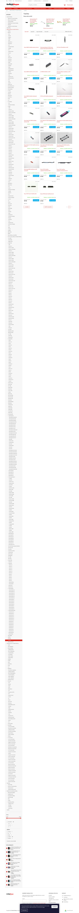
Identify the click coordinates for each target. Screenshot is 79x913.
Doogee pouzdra (11, 692)
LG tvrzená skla (11, 762)
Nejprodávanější (39, 31)
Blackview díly (10, 332)
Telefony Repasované (12, 789)
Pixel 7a (10, 370)
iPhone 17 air (11, 285)
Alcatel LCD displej (11, 104)
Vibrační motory (11, 641)
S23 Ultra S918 (11, 508)
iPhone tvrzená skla (11, 744)
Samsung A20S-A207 (12, 436)
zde (43, 907)
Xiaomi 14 (10, 571)
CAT (9, 45)
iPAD (9, 108)
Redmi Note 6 (11, 626)
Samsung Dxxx (11, 473)
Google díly (10, 338)
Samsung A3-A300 (12, 456)
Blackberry (10, 42)
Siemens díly (10, 547)
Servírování (10, 808)
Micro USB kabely (11, 651)
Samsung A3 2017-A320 (13, 455)
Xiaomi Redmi (11, 588)
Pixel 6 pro (10, 363)
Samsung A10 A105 (12, 425)
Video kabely (10, 657)
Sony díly (9, 549)
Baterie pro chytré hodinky (12, 18)
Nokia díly (10, 400)
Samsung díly (10, 414)
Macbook (10, 178)
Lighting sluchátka (11, 729)
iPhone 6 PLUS (11, 155)
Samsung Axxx (11, 415)
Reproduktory (10, 733)
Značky (8, 810)
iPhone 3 (10, 293)
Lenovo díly (10, 390)
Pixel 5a (10, 360)
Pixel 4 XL (10, 354)
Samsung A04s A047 (12, 423)
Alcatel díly (10, 239)
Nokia (9, 62)
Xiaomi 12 (10, 568)
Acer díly (9, 238)
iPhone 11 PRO (11, 111)
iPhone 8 (10, 162)
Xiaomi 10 (10, 564)
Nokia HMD (10, 64)
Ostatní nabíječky (11, 674)
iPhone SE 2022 (11, 169)
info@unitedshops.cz (67, 895)
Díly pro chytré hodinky (12, 20)
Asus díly (9, 329)
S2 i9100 (10, 486)
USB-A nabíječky (11, 676)
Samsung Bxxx (11, 470)
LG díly (9, 392)
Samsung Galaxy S (12, 477)
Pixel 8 (10, 371)
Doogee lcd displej (11, 189)
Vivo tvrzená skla (11, 780)
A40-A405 (10, 439)
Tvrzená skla (10, 737)
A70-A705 (10, 447)
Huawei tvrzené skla (11, 759)
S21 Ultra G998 (11, 500)
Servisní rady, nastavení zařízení (14, 546)
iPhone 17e (10, 290)
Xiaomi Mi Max (11, 582)
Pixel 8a (10, 375)
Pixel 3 (10, 346)
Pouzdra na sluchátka (12, 731)
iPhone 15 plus (11, 134)
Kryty (9, 98)
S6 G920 (10, 522)
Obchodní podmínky (52, 902)
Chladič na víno (10, 803)
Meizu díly (10, 393)
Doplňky (9, 659)
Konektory (10, 97)
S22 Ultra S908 (11, 503)
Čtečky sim (10, 84)
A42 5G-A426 (11, 440)
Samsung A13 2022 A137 (13, 429)
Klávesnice (10, 95)
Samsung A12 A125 (12, 426)
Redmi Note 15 (11, 619)
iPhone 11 (10, 109)
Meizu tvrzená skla (11, 764)
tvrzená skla (10, 773)
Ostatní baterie (11, 68)
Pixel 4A (10, 356)
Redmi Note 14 (11, 618)
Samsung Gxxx (11, 533)
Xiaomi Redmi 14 (12, 594)
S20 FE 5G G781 (11, 488)
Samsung (10, 73)
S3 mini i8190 (11, 511)
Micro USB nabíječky (11, 673)
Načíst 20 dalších (48, 206)
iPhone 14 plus (11, 128)
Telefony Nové (10, 788)
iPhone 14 (10, 126)
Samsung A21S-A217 (12, 437)
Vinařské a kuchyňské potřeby (12, 791)
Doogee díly (10, 337)
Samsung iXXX (11, 535)
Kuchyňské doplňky (11, 795)
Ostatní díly (10, 408)
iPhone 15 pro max (12, 137)
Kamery (9, 93)
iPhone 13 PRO (11, 123)
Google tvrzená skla (11, 755)
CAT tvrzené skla (11, 750)
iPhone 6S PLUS (11, 158)
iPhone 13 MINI (11, 122)
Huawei (10, 831)
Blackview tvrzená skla (12, 748)
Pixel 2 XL (10, 345)
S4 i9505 (10, 514)
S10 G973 (10, 480)
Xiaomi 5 (10, 576)
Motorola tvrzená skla (12, 765)
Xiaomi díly (10, 560)
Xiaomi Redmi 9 (11, 609)
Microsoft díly (10, 395)
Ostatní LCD (10, 214)
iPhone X (10, 170)
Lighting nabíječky (11, 671)
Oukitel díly (10, 409)
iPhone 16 (10, 139)
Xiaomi (9, 82)
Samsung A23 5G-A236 (13, 451)
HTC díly (9, 386)
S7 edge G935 (11, 524)
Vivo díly (9, 557)
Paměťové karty (11, 679)
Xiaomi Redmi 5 (11, 602)
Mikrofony (10, 232)
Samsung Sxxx (11, 541)
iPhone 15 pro (11, 136)
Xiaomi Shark (11, 634)
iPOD (9, 177)
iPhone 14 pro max (12, 131)
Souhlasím (54, 906)
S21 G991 (10, 497)
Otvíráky (9, 805)
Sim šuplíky (10, 635)
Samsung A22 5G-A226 (13, 450)
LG (8, 54)
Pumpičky (10, 806)
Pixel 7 (10, 367)
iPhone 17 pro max (12, 288)
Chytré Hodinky (9, 16)
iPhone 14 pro (11, 130)
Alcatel (9, 35)
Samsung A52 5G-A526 (13, 464)
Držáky (9, 660)
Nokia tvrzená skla (11, 767)
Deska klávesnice (11, 86)
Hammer (9, 192)
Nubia (9, 210)
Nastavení (24, 910)
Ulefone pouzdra (11, 717)
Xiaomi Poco (11, 587)
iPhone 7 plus (11, 310)
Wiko (9, 81)
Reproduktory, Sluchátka (12, 235)
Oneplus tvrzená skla (12, 770)
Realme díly (10, 412)
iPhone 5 (10, 148)
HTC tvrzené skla (11, 758)
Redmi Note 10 (11, 612)
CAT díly (9, 334)
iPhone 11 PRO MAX (12, 112)
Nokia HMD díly (10, 401)
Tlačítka (9, 640)
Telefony (8, 783)
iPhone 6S (10, 156)
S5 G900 (10, 517)
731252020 (65, 897)
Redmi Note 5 (11, 624)
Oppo (9, 67)
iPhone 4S (10, 147)
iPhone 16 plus (11, 141)
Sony (9, 75)
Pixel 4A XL (10, 357)
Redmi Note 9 (11, 630)
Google (9, 48)
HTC (9, 49)
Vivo (9, 79)
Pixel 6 (10, 362)
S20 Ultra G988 (11, 494)
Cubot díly (10, 335)
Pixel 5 (10, 359)
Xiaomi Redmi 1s (12, 597)
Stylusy (9, 736)
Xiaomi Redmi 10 (12, 590)
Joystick (9, 92)
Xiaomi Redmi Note (12, 610)
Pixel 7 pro (10, 368)
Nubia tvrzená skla (11, 769)
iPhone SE (10, 166)
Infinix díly (10, 389)
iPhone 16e (10, 282)
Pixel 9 (10, 376)
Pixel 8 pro (10, 373)
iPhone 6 (10, 153)
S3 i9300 (10, 510)
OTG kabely (10, 654)
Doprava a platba (37, 0)
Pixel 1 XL (10, 342)
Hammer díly (10, 382)
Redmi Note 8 (11, 629)
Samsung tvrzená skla (12, 777)
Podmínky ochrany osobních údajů (54, 900)
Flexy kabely (10, 89)
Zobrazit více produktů (47, 28)
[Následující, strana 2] (69, 207)
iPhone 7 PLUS (11, 161)
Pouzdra (9, 681)
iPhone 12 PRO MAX (12, 119)
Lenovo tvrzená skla (11, 761)
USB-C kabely (10, 656)
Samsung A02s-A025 (12, 418)
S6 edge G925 (11, 521)
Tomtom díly (10, 552)
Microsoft (10, 57)
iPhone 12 (10, 114)
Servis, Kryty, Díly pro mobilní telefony (14, 236)
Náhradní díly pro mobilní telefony (13, 29)
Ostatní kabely (10, 652)
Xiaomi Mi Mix (11, 583)
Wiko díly (9, 558)
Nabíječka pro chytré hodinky (13, 23)
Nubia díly (10, 403)
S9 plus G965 (11, 532)
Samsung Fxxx (11, 475)
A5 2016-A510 (11, 442)
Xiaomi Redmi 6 (11, 604)
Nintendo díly (10, 398)
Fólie (9, 662)
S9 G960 (10, 530)
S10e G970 (11, 484)
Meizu (9, 56)
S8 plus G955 (11, 528)
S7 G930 (10, 525)
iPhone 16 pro (11, 142)
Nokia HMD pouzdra (11, 704)
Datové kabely (10, 648)
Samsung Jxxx (11, 536)
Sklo (9, 798)
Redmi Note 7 (11, 627)
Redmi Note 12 (11, 615)
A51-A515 (10, 444)
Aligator (9, 37)
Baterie (9, 32)
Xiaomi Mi (10, 563)
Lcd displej (10, 101)
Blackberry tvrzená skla (12, 747)
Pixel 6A (10, 365)
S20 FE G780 (11, 489)
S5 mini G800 (11, 519)
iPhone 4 (10, 145)
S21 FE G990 (11, 495)
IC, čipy (9, 90)
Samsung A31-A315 (12, 459)
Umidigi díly (10, 555)
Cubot (9, 188)
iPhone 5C (10, 150)
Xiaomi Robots (11, 632)
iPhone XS (10, 174)
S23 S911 (10, 506)
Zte (9, 722)
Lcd (8, 100)
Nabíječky (9, 668)
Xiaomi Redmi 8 (11, 607)
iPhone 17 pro (11, 287)
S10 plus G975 (11, 483)
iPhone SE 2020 (11, 167)
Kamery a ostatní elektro (12, 786)
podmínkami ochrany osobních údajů (39, 903)
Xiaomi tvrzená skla (11, 781)
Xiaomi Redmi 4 (11, 601)
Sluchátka (9, 725)
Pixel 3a (10, 349)
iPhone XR (10, 172)
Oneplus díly (10, 404)
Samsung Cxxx (11, 472)
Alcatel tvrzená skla (11, 740)
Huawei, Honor (10, 51)
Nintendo (9, 60)
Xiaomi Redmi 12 (12, 591)
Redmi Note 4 (11, 623)
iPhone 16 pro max (12, 144)
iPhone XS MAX (11, 175)
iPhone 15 (10, 133)
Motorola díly (10, 396)
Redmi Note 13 (11, 616)
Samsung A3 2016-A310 (13, 453)
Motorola (9, 59)
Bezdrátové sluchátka (12, 728)
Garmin (9, 753)
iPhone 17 (10, 283)
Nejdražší (32, 31)
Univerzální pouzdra (11, 718)
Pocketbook (10, 411)
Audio (9, 645)
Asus (9, 40)
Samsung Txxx (11, 543)
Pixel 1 (10, 340)
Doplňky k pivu (10, 794)
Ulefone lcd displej (11, 224)
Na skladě (11, 821)
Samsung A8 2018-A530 (13, 469)
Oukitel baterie (11, 70)
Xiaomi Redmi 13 (12, 593)
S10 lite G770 (11, 481)
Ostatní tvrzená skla (11, 772)
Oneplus (9, 65)
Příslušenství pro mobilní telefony (13, 643)
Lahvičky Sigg (10, 797)
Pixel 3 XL (10, 348)
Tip (9, 826)
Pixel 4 (10, 353)
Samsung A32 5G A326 (13, 462)
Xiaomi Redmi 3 (11, 599)
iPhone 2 (10, 291)
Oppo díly (10, 406)
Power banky (10, 723)
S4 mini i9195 (11, 516)
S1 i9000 (10, 478)
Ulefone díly (10, 554)
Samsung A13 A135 (12, 431)
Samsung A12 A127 (12, 428)
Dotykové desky (11, 87)
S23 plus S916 (11, 505)
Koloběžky (9, 27)
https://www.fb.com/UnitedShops (68, 899)
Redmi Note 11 (11, 613)
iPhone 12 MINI (11, 115)
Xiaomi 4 (10, 574)
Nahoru (27, 206)
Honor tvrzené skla (11, 756)
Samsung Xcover (11, 544)
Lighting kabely (11, 649)
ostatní (10, 836)
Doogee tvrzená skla (12, 751)
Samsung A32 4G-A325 (13, 461)
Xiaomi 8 (10, 579)
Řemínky (9, 24)
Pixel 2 (10, 343)
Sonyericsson (10, 76)
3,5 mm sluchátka (11, 726)
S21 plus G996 (11, 499)
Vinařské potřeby (11, 802)
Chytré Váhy (10, 784)
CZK (66, 0)
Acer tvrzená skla (11, 739)
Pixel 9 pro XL (11, 379)
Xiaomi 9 (10, 580)
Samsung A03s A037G (12, 422)
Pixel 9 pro (10, 378)
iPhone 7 (10, 159)
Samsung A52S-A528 (12, 467)
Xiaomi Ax (10, 561)
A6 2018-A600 (11, 445)
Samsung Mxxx (11, 538)
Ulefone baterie (11, 78)
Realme (9, 71)
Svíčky (9, 800)
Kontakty (30, 0)
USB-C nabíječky (11, 678)
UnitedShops (66, 902)
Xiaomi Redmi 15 (12, 596)
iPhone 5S (10, 152)
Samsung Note (11, 539)
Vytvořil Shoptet (70, 910)
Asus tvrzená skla (11, 745)
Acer (9, 34)
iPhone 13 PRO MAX (12, 125)
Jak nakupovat (45, 0)
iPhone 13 (10, 120)
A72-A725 (10, 448)
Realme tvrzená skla (11, 775)
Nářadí (9, 233)
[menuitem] (9, 8)
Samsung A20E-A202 (12, 434)
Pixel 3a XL (10, 351)
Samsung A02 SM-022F (13, 417)
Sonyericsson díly (11, 550)
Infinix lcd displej (11, 197)
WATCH (10, 180)
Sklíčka (9, 637)
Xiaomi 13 (10, 569)
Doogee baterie (11, 46)
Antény (9, 31)
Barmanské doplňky (11, 792)
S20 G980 (10, 491)
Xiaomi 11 (10, 566)
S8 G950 (10, 527)
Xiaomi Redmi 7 (11, 605)
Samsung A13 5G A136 (13, 433)
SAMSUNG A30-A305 (12, 458)
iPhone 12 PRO (11, 117)
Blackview (10, 43)
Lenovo (9, 53)
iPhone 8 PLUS (11, 164)
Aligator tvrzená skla (11, 742)
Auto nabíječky (10, 646)
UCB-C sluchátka (11, 734)
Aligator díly (10, 241)
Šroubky (9, 638)
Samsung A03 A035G (12, 420)
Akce (9, 823)
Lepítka (9, 230)
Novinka (10, 825)
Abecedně (46, 31)
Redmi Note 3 (11, 621)
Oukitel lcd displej (11, 216)
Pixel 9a (10, 381)
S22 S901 (10, 502)
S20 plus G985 (11, 492)
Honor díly (10, 384)
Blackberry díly (11, 331)
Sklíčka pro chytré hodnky (12, 26)
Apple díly (10, 243)
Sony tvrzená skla (11, 778)
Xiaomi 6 (10, 577)
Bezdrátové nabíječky (12, 670)
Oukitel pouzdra (11, 709)
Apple (9, 38)
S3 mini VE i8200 (11, 513)
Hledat (48, 4)
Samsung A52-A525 (12, 466)
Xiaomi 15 (10, 572)
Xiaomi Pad (10, 585)
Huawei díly (10, 387)
